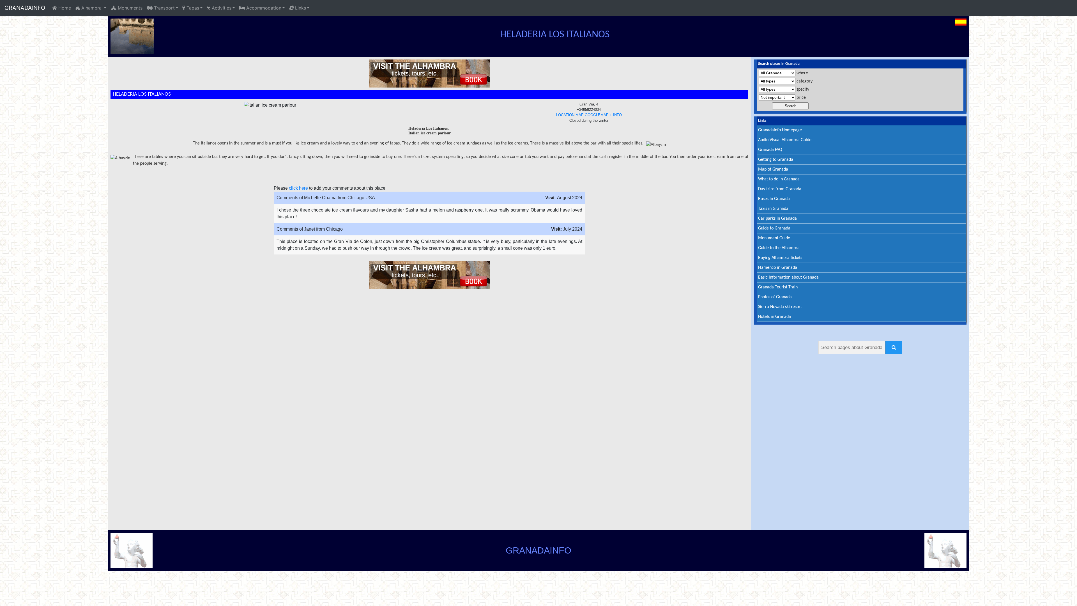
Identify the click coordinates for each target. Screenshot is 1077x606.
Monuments (129, 8)
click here (298, 188)
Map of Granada (773, 169)
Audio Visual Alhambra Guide (784, 140)
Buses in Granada (774, 199)
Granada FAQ (770, 150)
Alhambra (91, 8)
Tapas (192, 8)
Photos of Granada (775, 297)
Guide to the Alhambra (779, 248)
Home (64, 8)
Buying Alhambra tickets (780, 258)
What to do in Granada (779, 179)
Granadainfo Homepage (780, 130)
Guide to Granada (774, 228)
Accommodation (263, 8)
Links (300, 8)
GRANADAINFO (24, 7)
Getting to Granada (775, 159)
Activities (220, 8)
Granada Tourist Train (778, 287)
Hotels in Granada (774, 317)
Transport (164, 8)
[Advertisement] (860, 441)
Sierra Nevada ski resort (780, 307)
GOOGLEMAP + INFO (603, 115)
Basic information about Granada (788, 277)
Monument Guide (774, 238)
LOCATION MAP (570, 115)
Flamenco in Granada (777, 267)
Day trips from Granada (779, 189)
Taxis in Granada (773, 208)
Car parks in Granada (777, 218)
